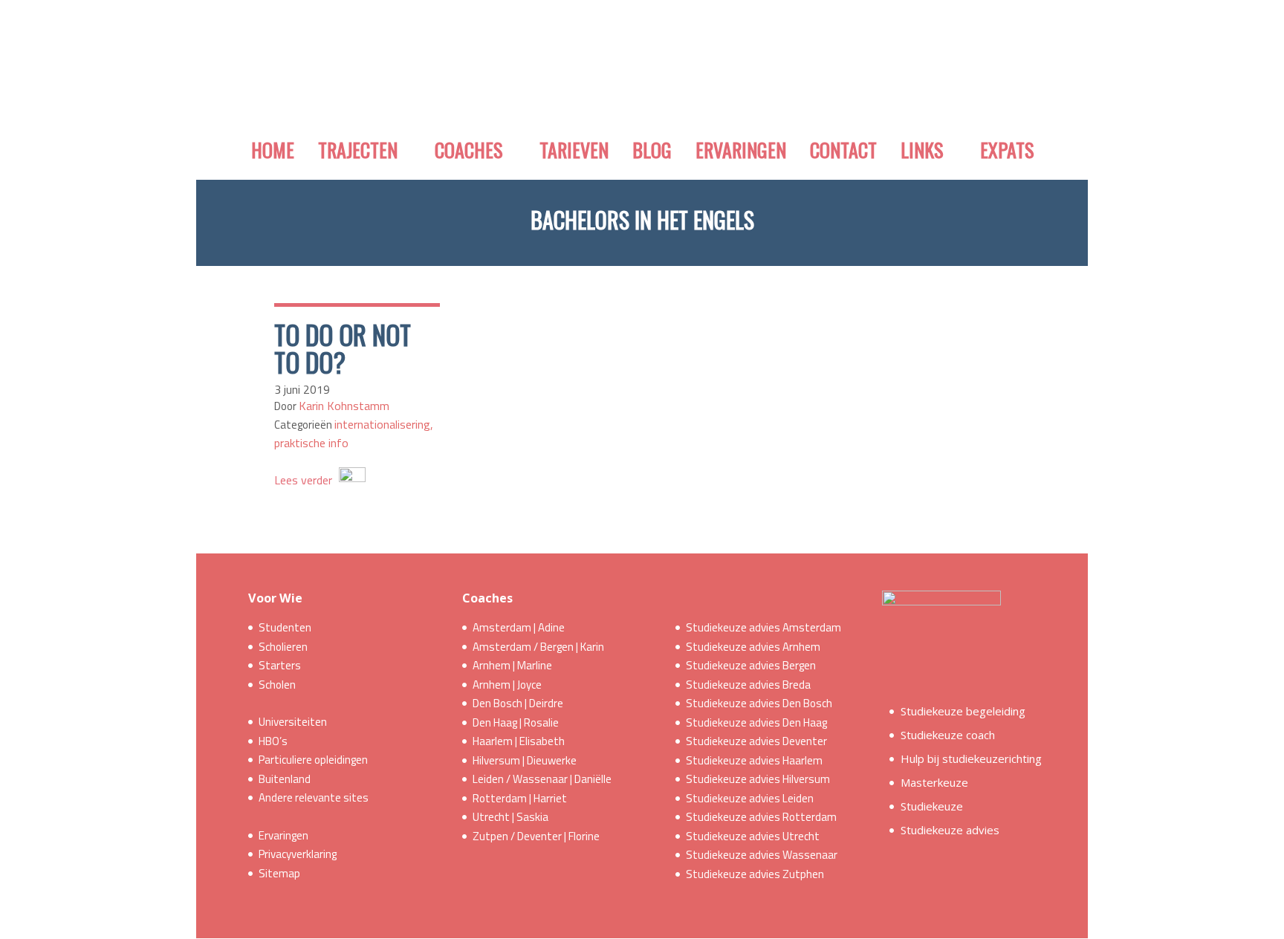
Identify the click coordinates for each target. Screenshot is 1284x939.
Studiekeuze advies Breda (748, 684)
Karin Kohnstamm (344, 406)
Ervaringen (283, 835)
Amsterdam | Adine (519, 627)
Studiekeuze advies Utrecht (753, 836)
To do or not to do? (342, 348)
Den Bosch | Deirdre (518, 703)
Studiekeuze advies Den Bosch (759, 703)
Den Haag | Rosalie (516, 722)
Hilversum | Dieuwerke (525, 760)
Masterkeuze (934, 782)
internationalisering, (383, 424)
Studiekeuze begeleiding (963, 711)
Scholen (277, 684)
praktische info (311, 443)
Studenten (285, 627)
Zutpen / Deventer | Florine (536, 836)
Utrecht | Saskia (510, 816)
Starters (280, 665)
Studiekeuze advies (950, 829)
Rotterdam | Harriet (520, 798)
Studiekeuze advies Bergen (751, 665)
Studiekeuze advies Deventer (756, 741)
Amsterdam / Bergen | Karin (538, 646)
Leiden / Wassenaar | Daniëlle (542, 778)
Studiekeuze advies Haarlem (754, 760)
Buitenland (285, 778)
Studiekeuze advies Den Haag (756, 722)
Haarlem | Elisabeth (519, 741)
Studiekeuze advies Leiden (750, 798)
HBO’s (273, 741)
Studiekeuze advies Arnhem (753, 646)
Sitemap (279, 873)
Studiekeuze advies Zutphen (755, 874)
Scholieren (283, 646)
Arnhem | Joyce (507, 684)
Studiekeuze (932, 806)
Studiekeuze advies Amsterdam (763, 627)
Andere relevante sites (314, 797)
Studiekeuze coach (948, 734)
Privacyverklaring (298, 853)
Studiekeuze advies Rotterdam (761, 816)
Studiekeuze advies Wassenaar (761, 854)
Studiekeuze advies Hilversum (758, 778)
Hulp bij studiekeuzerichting (971, 758)
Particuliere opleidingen (313, 759)
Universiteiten (293, 721)
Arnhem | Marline (512, 665)
